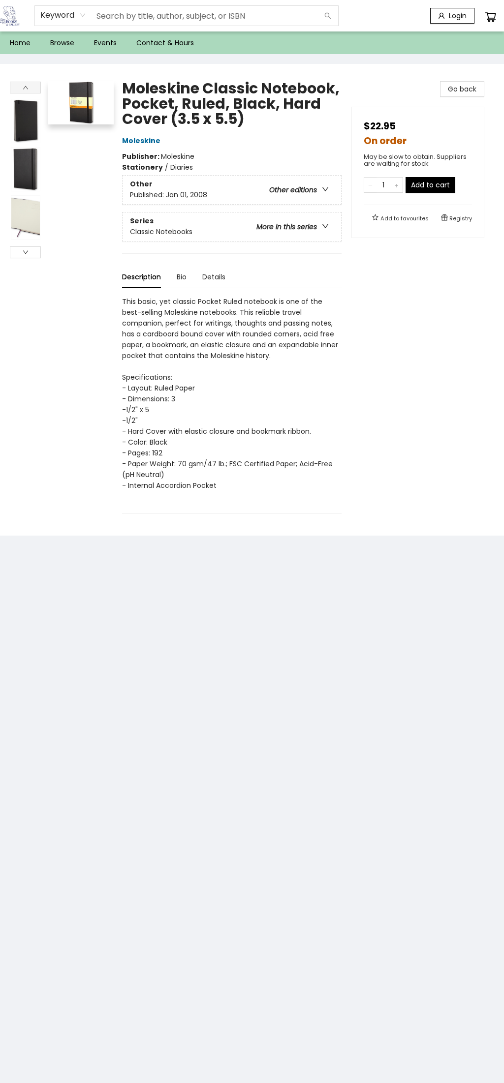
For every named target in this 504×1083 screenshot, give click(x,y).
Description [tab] (141, 277)
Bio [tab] (182, 277)
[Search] (328, 16)
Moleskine (141, 141)
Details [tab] (213, 277)
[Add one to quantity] (396, 185)
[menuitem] (20, 42)
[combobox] (63, 15)
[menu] (252, 42)
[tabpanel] (232, 405)
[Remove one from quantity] (370, 185)
